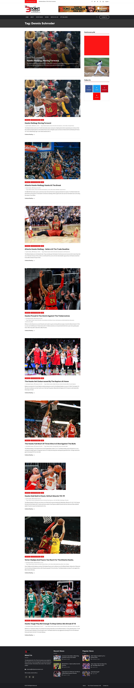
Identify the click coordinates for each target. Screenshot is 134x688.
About (32, 17)
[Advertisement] (97, 45)
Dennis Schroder (53, 125)
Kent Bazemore (67, 251)
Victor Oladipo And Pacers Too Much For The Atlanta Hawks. (49, 560)
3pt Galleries (64, 17)
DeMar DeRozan (56, 384)
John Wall (55, 500)
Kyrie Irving (75, 626)
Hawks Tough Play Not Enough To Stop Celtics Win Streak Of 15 (50, 624)
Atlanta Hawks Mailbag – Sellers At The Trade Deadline (47, 249)
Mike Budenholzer (65, 320)
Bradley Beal (37, 500)
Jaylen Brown (70, 626)
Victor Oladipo (66, 564)
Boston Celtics (57, 626)
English (106, 1)
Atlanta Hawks (46, 125)
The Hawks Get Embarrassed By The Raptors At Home (47, 381)
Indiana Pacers (45, 564)
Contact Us (104, 17)
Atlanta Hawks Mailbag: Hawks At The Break (43, 185)
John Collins (65, 125)
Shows (47, 17)
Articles (27, 119)
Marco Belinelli (56, 189)
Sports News (39, 17)
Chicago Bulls (55, 446)
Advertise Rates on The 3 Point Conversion (47, 1)
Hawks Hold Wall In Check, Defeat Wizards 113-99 (45, 496)
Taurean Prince (71, 125)
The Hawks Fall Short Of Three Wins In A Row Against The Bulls (50, 444)
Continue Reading (29, 134)
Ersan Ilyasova (59, 125)
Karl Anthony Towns (51, 320)
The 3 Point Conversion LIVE (94, 685)
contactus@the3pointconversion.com (34, 669)
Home (27, 17)
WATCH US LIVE (54, 17)
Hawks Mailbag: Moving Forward (43, 60)
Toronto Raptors (72, 384)
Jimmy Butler (44, 320)
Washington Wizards (64, 500)
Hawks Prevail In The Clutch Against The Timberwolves (47, 316)
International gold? (95, 671)
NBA (42, 119)
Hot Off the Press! (35, 119)
